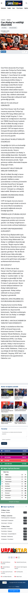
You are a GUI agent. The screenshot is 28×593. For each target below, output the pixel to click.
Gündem (3, 8)
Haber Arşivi (19, 576)
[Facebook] (9, 557)
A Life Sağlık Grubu (14, 590)
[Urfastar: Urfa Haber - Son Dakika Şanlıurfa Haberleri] (13, 3)
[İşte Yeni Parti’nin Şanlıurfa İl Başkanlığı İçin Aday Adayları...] (7, 405)
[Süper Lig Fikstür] (26, 506)
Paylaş (4, 51)
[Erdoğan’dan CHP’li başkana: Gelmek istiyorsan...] (21, 392)
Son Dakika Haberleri (6, 576)
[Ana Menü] (1, 3)
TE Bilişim (17, 586)
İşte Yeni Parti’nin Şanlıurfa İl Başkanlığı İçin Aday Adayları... (7, 410)
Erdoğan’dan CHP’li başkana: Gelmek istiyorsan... (19, 398)
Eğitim (26, 8)
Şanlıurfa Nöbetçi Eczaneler (5, 563)
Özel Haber (20, 8)
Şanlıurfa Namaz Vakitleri (5, 567)
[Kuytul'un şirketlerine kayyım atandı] (7, 417)
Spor (13, 8)
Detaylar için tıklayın (14, 501)
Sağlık (9, 8)
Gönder (4, 443)
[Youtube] (16, 557)
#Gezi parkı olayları (12, 27)
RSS (5, 582)
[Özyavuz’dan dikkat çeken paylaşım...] (7, 392)
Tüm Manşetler (19, 571)
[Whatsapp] (19, 557)
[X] (11, 557)
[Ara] (26, 3)
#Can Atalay (4, 27)
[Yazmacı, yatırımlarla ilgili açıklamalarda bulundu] (21, 405)
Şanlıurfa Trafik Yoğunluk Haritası (21, 567)
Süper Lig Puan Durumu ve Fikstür (7, 572)
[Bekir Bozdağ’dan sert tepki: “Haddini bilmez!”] (21, 417)
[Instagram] (14, 557)
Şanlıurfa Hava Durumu (21, 562)
